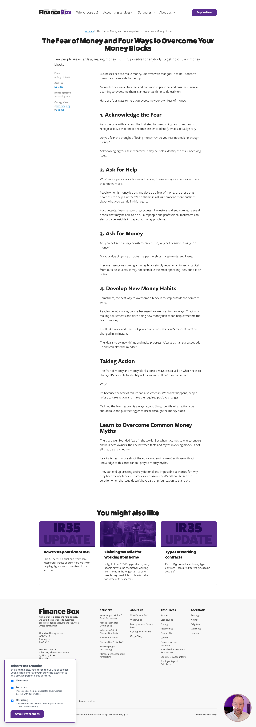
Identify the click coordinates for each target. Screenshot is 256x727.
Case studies (167, 619)
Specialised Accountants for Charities (173, 651)
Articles (89, 31)
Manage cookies (87, 701)
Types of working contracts (180, 554)
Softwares (145, 12)
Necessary (22, 680)
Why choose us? (87, 12)
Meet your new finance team (141, 625)
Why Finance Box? (139, 615)
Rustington (196, 615)
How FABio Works (109, 637)
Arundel (195, 619)
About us (165, 12)
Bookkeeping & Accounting (107, 648)
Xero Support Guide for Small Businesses (112, 617)
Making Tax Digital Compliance (109, 624)
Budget (60, 109)
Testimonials (167, 628)
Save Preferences (27, 714)
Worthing (196, 628)
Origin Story (136, 636)
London (195, 633)
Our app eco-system (140, 631)
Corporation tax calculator (169, 643)
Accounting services (116, 12)
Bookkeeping (63, 106)
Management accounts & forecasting (112, 655)
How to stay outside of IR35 (67, 552)
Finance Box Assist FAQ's (112, 642)
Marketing (22, 700)
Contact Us (166, 633)
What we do (136, 619)
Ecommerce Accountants (173, 656)
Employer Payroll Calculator (169, 663)
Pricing (164, 624)
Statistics (21, 687)
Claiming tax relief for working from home (122, 554)
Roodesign (212, 714)
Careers (164, 637)
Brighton (195, 624)
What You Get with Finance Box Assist (109, 631)
